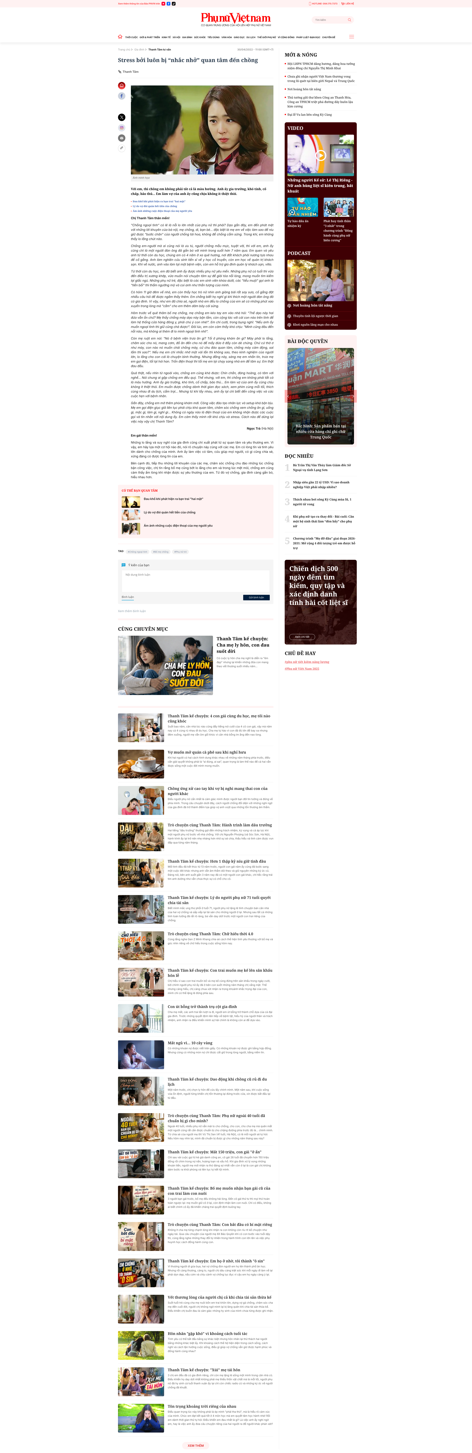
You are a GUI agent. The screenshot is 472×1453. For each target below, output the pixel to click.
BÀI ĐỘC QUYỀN (307, 341)
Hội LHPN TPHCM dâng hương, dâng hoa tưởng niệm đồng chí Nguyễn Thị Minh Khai (321, 66)
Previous (288, 396)
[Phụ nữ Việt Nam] (236, 20)
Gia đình (139, 49)
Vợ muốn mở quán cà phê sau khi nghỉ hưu (207, 752)
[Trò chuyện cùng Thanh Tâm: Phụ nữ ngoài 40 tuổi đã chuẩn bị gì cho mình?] (141, 1127)
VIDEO (295, 128)
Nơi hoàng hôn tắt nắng (304, 89)
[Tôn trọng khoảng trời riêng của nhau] (141, 1418)
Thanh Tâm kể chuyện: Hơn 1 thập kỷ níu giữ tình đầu (217, 861)
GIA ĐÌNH (187, 37)
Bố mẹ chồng (161, 551)
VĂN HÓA (226, 37)
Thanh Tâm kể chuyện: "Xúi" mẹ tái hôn (204, 1369)
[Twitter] (121, 117)
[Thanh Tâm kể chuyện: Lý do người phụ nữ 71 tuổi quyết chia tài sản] (141, 909)
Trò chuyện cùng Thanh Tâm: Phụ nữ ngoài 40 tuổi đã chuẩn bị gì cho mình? (216, 1118)
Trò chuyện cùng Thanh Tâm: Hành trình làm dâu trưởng (220, 824)
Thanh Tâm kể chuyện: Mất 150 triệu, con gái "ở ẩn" (214, 1151)
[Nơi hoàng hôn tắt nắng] (320, 280)
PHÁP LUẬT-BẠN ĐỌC (308, 37)
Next (353, 396)
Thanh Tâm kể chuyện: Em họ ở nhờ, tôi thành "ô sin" (216, 1260)
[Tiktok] (174, 4)
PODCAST (298, 253)
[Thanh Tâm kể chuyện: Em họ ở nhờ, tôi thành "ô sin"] (141, 1272)
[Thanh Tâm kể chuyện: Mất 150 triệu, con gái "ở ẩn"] (141, 1163)
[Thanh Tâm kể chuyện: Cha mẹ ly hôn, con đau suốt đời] (165, 665)
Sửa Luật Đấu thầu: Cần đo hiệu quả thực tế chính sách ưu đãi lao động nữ (320, 431)
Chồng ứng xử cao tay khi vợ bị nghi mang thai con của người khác (218, 791)
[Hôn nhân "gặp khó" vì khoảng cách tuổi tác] (141, 1345)
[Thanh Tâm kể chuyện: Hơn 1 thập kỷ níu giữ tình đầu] (141, 873)
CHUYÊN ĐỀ (328, 37)
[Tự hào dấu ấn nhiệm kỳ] (302, 207)
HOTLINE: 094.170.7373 (324, 3)
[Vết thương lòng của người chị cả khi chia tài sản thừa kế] (141, 1309)
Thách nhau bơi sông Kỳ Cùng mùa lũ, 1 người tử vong (322, 501)
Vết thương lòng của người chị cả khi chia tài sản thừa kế (219, 1297)
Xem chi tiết (302, 636)
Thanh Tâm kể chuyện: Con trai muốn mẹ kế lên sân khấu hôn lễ (220, 973)
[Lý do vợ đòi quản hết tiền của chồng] (131, 515)
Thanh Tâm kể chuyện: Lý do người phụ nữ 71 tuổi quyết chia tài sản (219, 900)
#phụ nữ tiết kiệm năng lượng (307, 662)
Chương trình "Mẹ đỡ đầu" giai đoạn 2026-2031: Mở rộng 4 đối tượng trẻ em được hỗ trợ (324, 543)
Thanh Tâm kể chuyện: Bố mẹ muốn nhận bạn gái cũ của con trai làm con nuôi (219, 1191)
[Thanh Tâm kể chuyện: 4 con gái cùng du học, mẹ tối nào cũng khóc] (141, 727)
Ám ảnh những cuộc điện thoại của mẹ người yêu (162, 211)
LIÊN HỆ (350, 3)
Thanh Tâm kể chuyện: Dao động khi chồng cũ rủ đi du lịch (217, 1082)
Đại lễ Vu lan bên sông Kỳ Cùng (309, 115)
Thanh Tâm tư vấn (159, 49)
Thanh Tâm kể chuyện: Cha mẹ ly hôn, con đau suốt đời (243, 645)
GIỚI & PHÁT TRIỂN (150, 37)
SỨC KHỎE (200, 37)
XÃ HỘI (176, 37)
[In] (121, 138)
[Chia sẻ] (121, 128)
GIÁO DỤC (239, 37)
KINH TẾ (166, 37)
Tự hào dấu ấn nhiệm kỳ (297, 223)
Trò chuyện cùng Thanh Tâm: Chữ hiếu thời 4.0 (210, 933)
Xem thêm (196, 1445)
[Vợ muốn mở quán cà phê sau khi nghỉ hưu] (141, 764)
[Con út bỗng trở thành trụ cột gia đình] (141, 1018)
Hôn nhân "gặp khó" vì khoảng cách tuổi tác (207, 1333)
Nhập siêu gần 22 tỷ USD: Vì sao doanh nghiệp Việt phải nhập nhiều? (321, 484)
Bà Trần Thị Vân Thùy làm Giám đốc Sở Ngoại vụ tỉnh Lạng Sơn (322, 467)
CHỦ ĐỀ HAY (300, 653)
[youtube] (163, 4)
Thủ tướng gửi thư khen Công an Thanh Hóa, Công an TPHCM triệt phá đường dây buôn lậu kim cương (320, 101)
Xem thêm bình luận (132, 611)
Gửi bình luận (256, 597)
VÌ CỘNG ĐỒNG (286, 37)
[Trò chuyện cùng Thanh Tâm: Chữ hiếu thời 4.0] (141, 945)
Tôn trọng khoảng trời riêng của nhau (202, 1406)
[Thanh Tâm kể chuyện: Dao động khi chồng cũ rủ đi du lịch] (141, 1091)
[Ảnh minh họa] (202, 129)
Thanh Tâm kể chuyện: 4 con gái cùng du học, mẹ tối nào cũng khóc (219, 718)
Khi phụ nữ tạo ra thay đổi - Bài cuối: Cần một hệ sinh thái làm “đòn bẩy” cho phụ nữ (323, 521)
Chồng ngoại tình (138, 551)
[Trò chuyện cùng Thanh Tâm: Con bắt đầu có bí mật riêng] (141, 1236)
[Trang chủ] (121, 37)
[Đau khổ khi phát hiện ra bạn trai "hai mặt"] (131, 502)
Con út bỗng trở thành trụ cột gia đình (202, 1006)
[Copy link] (121, 148)
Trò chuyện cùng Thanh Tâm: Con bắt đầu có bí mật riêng (220, 1224)
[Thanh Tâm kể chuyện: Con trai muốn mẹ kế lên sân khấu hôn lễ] (141, 982)
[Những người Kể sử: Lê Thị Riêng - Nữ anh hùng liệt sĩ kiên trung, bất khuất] (320, 155)
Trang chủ (124, 49)
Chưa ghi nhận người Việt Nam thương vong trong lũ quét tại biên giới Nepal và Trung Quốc (321, 78)
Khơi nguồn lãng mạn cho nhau (315, 325)
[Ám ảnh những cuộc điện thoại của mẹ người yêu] (131, 529)
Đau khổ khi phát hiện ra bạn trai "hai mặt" (159, 201)
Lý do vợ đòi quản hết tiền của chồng (155, 206)
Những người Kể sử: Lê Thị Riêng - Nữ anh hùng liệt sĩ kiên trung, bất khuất (320, 186)
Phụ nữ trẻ (181, 551)
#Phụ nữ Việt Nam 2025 (302, 669)
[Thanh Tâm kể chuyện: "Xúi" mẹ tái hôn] (141, 1381)
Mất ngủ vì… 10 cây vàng (190, 1042)
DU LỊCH (251, 37)
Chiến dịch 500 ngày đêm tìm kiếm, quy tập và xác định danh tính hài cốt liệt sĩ (318, 585)
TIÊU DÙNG (213, 37)
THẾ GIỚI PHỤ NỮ (266, 37)
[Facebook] (168, 4)
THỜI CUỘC (131, 37)
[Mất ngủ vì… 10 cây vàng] (141, 1054)
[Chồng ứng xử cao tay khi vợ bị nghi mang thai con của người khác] (141, 800)
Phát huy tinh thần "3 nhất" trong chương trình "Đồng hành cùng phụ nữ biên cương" (338, 230)
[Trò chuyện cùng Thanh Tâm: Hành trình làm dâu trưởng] (141, 836)
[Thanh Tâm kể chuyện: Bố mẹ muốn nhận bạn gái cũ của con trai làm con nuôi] (141, 1200)
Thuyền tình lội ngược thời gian (315, 316)
